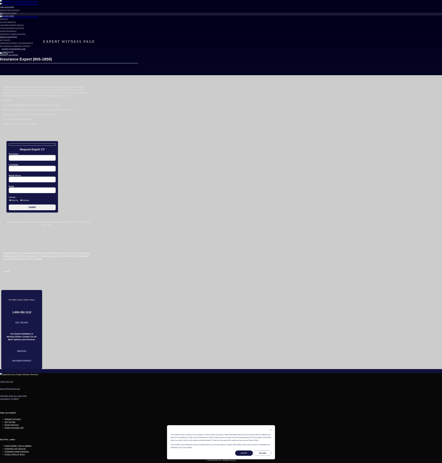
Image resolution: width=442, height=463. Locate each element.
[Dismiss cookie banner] (270, 430)
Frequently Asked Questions (13, 34)
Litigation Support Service (12, 25)
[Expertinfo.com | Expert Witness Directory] (19, 1)
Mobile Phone (15, 176)
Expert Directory (12, 425)
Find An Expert (7, 7)
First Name (14, 154)
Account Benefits (8, 22)
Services (4, 19)
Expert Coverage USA (14, 428)
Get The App (5, 40)
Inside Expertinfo (8, 37)
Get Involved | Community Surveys (15, 46)
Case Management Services (12, 28)
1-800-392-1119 (6, 382)
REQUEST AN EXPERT (9, 55)
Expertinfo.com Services (15, 449)
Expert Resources (8, 31)
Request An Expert (8, 13)
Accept (244, 453)
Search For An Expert (9, 10)
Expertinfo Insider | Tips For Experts (16, 43)
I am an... (13, 197)
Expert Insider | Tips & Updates (18, 446)
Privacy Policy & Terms (15, 454)
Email (11, 186)
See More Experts (21, 361)
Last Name (13, 165)
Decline (262, 453)
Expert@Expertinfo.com (13, 49)
